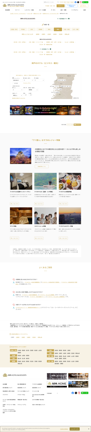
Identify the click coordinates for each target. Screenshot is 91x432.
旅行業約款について (7, 387)
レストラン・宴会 (29, 10)
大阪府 (49, 34)
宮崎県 (77, 361)
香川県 (56, 358)
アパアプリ (5, 394)
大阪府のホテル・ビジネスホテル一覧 (50, 13)
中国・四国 (67, 29)
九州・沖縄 (75, 29)
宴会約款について (36, 387)
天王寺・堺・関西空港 (45, 44)
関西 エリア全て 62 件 (27, 34)
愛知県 (64, 350)
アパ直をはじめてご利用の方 (71, 5)
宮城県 (31, 350)
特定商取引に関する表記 (8, 391)
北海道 (19, 350)
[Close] (88, 428)
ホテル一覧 (62, 2)
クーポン (53, 10)
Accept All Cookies (74, 429)
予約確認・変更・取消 (50, 6)
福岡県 (56, 361)
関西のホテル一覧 (37, 13)
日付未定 (16, 83)
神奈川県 (20, 363)
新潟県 (19, 355)
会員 (84, 10)
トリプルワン (74, 10)
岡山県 (64, 356)
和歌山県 (67, 34)
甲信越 (23, 29)
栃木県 (23, 361)
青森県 (23, 350)
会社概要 (5, 384)
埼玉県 (31, 361)
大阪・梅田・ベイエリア (35, 42)
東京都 (40, 361)
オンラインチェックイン (83, 5)
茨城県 (19, 361)
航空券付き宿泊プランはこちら (18, 98)
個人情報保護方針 (22, 384)
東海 (49, 29)
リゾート (17, 10)
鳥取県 (56, 356)
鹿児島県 (57, 363)
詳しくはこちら (14, 203)
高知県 (64, 358)
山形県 (40, 350)
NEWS (72, 2)
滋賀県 (37, 34)
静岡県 (60, 350)
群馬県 (27, 361)
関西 (58, 29)
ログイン (60, 6)
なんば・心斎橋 (69, 42)
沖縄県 (61, 363)
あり (26, 95)
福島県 (19, 352)
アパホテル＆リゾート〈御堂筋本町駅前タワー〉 (28, 307)
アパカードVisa (21, 394)
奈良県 (60, 34)
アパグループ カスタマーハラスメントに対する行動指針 (9, 411)
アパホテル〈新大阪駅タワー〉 (38, 297)
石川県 (23, 358)
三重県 (68, 350)
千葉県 (35, 361)
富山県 (19, 358)
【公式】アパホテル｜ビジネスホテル (18, 13)
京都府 (43, 34)
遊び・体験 (63, 10)
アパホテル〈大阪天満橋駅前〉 (33, 282)
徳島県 (77, 356)
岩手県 (27, 350)
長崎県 (64, 361)
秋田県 (35, 350)
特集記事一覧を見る (22, 399)
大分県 (72, 361)
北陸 (31, 29)
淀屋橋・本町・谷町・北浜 (53, 42)
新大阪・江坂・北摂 (19, 42)
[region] (45, 429)
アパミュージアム (22, 404)
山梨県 (23, 355)
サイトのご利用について (23, 391)
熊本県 (68, 361)
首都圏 (40, 29)
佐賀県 (60, 361)
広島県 (68, 356)
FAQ (68, 2)
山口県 (72, 356)
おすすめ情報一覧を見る (38, 399)
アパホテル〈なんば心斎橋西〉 (47, 295)
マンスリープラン (27, 83)
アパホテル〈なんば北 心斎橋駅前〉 (56, 297)
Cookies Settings (64, 429)
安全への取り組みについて (38, 404)
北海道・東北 (14, 29)
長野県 (27, 355)
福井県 (27, 358)
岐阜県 (56, 350)
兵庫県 (55, 34)
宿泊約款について (22, 387)
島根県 (60, 356)
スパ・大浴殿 (42, 10)
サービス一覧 (35, 391)
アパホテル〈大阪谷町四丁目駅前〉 (51, 282)
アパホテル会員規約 (37, 384)
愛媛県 (60, 358)
